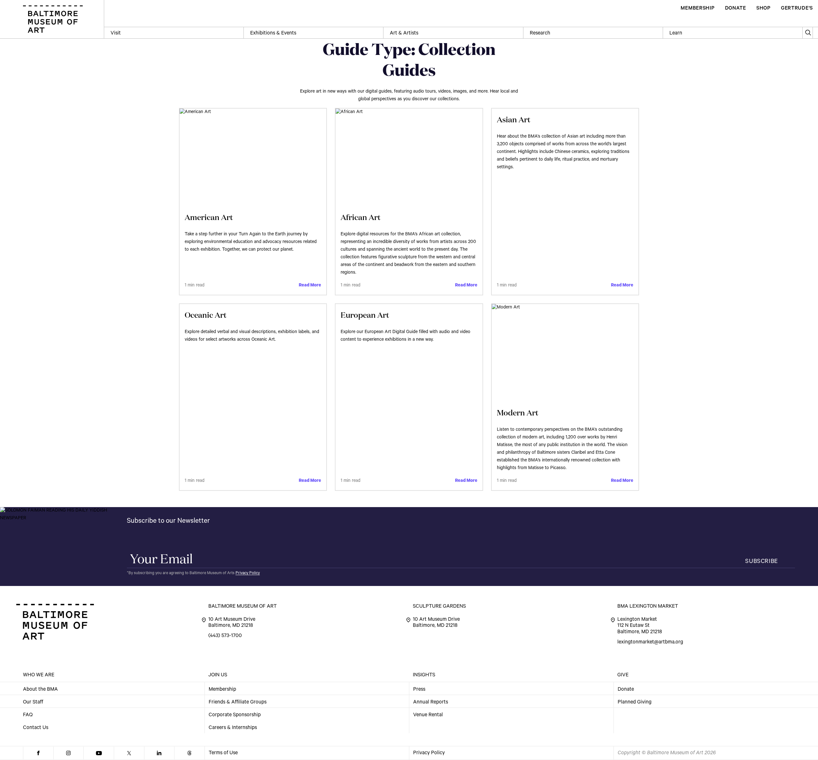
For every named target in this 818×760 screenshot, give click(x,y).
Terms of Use (223, 753)
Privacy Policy (247, 573)
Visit (116, 33)
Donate (626, 689)
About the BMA (40, 689)
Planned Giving (635, 702)
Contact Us (35, 728)
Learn (675, 33)
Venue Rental (428, 715)
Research (540, 33)
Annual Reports (430, 702)
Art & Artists (404, 33)
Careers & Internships (233, 728)
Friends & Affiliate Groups (237, 702)
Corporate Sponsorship (235, 715)
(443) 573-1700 (225, 636)
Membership (222, 689)
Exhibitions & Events (273, 33)
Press (419, 689)
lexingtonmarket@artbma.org (650, 642)
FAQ (28, 715)
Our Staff (33, 702)
